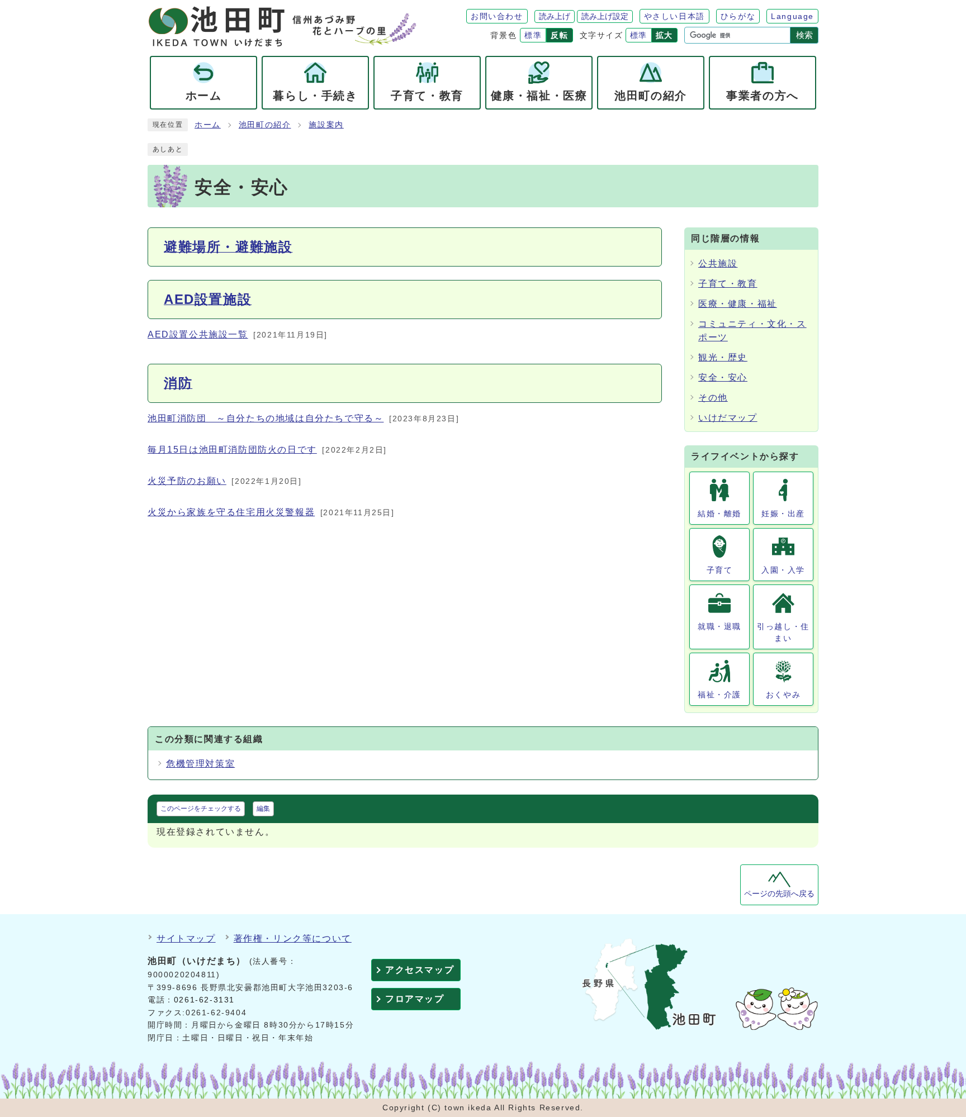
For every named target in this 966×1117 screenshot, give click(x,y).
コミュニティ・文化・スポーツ (752, 330)
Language (792, 16)
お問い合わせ (497, 16)
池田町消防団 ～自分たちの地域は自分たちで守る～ (265, 418)
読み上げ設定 (604, 16)
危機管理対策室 (200, 763)
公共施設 (717, 263)
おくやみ (783, 694)
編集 (263, 808)
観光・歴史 (722, 357)
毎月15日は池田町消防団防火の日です (232, 449)
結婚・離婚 (719, 513)
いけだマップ (727, 417)
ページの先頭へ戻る (779, 894)
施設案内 (326, 125)
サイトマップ (186, 938)
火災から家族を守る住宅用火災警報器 (231, 512)
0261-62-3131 (204, 1000)
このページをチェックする (200, 808)
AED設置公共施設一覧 (198, 334)
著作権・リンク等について (293, 938)
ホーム (208, 125)
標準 (533, 35)
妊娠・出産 (783, 513)
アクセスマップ (419, 970)
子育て (720, 569)
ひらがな (738, 16)
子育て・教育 (727, 283)
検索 (804, 35)
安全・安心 (722, 377)
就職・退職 (719, 626)
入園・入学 (783, 569)
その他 (713, 397)
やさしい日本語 (674, 16)
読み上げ (554, 16)
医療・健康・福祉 (737, 303)
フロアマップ (414, 999)
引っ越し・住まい (783, 632)
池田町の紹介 (265, 125)
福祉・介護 (719, 694)
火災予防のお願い (187, 481)
